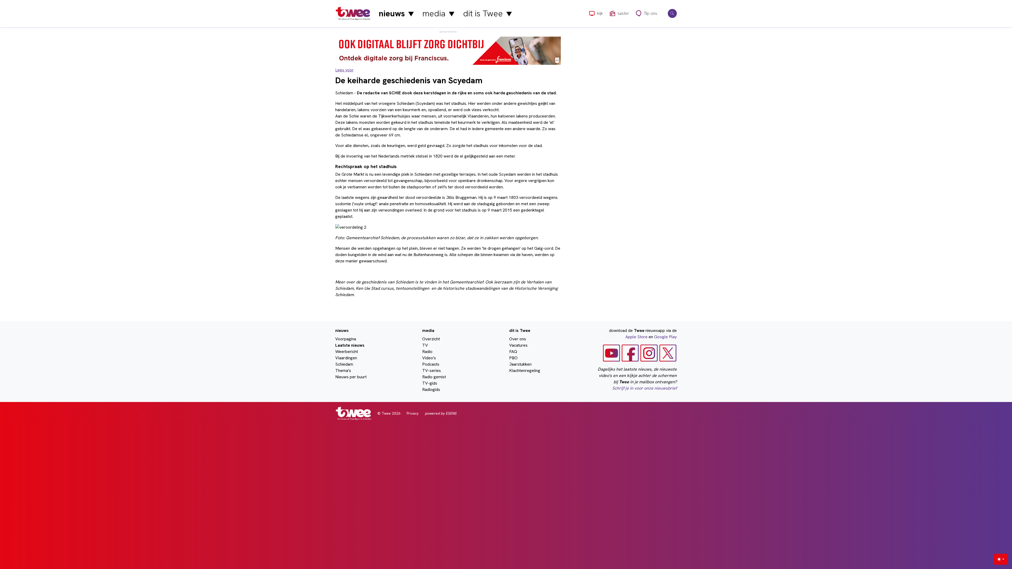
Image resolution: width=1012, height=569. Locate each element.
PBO (513, 358)
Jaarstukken (520, 364)
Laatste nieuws (349, 345)
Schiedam (344, 364)
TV (425, 345)
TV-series (431, 370)
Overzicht (431, 339)
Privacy (413, 413)
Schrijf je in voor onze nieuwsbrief (644, 388)
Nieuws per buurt (351, 377)
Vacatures (518, 345)
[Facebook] (630, 352)
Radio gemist (434, 377)
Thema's (343, 370)
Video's (429, 358)
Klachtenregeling (524, 370)
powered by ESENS (440, 413)
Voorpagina (345, 339)
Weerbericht (346, 351)
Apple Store (636, 337)
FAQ (513, 351)
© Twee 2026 (388, 413)
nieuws (396, 13)
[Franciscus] (448, 50)
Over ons (517, 339)
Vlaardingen (346, 358)
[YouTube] (611, 352)
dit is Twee (487, 13)
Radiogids (431, 389)
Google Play (665, 337)
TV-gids (429, 383)
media (438, 13)
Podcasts (430, 364)
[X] (668, 352)
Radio (427, 351)
